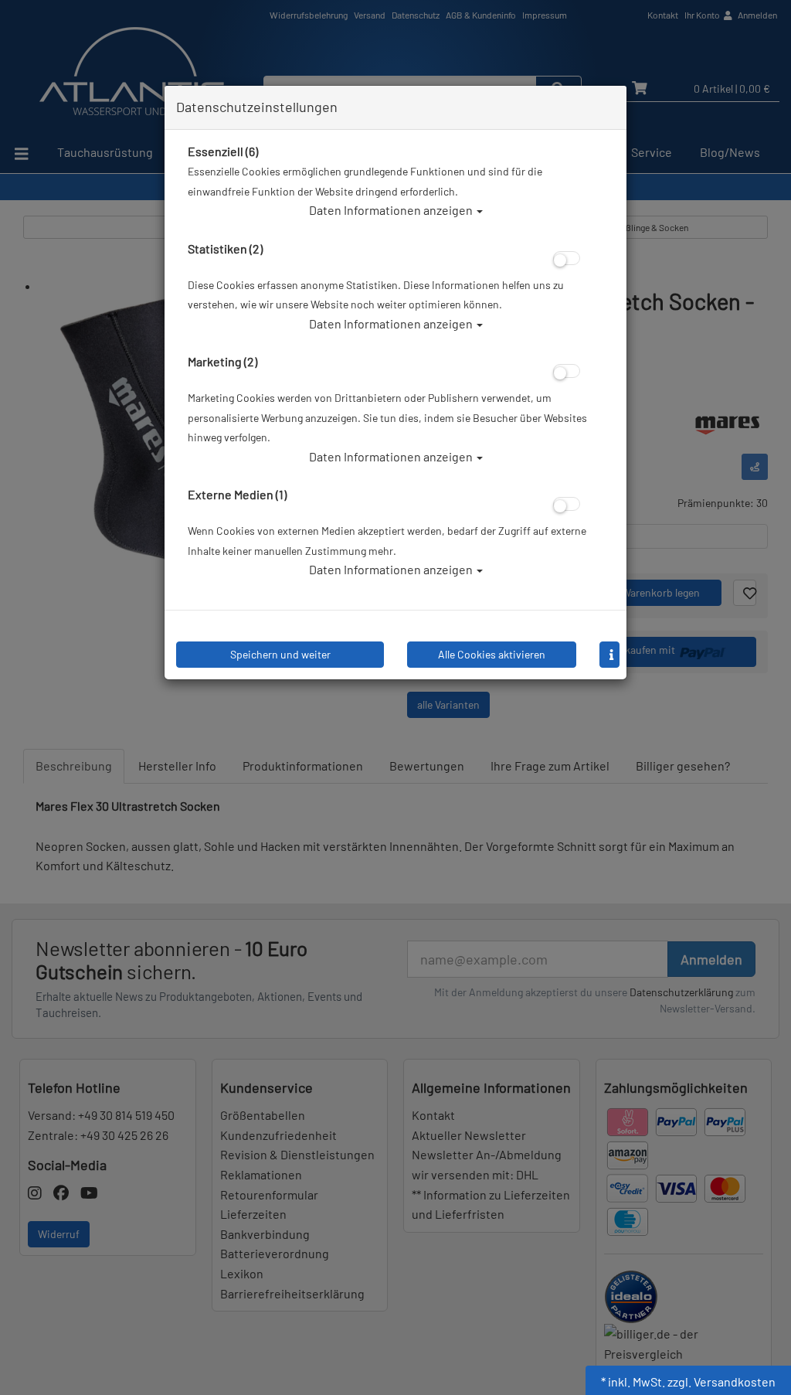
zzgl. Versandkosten (721, 1381)
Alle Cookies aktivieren (491, 654)
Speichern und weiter (280, 654)
